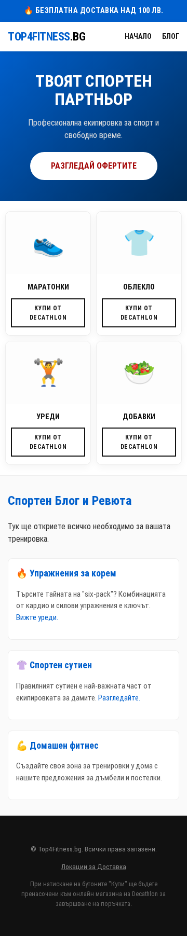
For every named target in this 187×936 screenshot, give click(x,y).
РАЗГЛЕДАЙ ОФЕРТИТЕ (94, 166)
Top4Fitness (46, 36)
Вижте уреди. (37, 617)
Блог (170, 36)
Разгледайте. (119, 698)
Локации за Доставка (93, 866)
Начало (138, 36)
